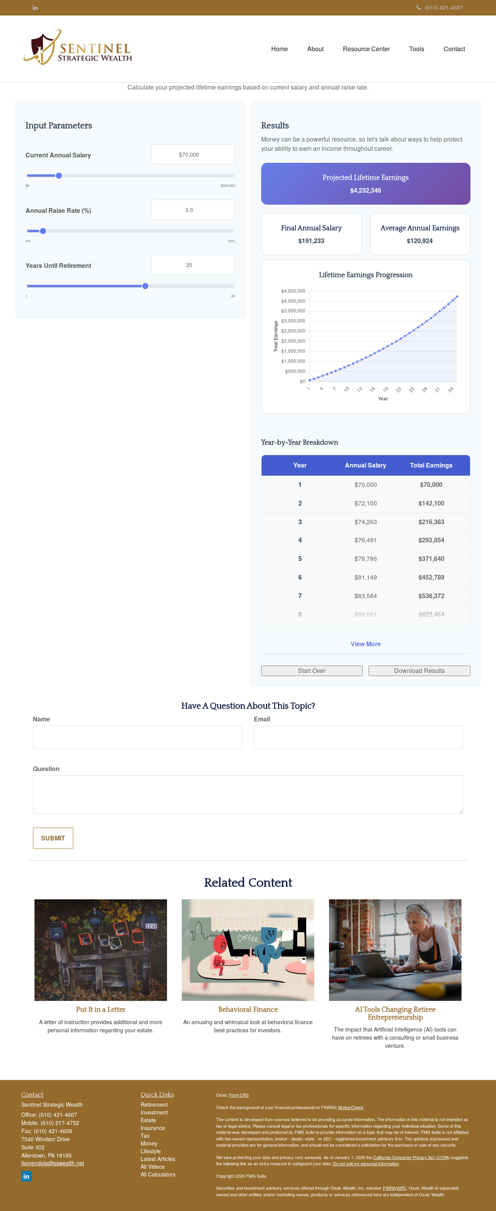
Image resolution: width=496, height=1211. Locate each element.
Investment (154, 1112)
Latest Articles (158, 1159)
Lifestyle (151, 1151)
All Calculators (158, 1174)
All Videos (153, 1166)
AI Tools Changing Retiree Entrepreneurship (395, 1013)
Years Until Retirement (58, 265)
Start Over (312, 670)
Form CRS (239, 1095)
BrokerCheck (350, 1107)
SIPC (401, 1188)
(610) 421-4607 (444, 7)
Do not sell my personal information (366, 1163)
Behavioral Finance (248, 1010)
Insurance (153, 1128)
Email (262, 719)
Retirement (154, 1104)
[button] (315, 49)
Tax (145, 1135)
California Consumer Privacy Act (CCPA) (411, 1157)
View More (366, 643)
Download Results (419, 670)
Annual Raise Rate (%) (58, 210)
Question (46, 768)
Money (149, 1143)
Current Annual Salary (58, 155)
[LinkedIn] (35, 7)
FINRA (389, 1188)
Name (41, 719)
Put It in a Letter (101, 1010)
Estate (148, 1120)
